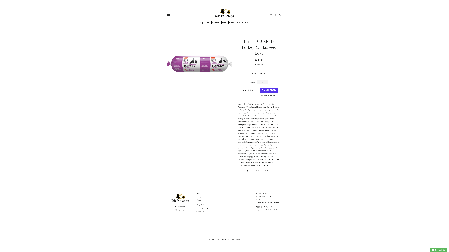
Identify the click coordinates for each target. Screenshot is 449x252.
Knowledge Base (202, 208)
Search (198, 193)
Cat (207, 23)
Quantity (252, 82)
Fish (224, 23)
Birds (231, 23)
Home (198, 197)
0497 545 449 (266, 196)
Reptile (215, 23)
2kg (254, 74)
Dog (201, 23)
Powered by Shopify (233, 239)
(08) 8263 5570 (267, 193)
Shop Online (201, 205)
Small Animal (243, 23)
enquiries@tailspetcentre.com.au (269, 202)
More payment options (268, 95)
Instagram (181, 210)
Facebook (181, 207)
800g (262, 74)
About (198, 200)
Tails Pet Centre (220, 239)
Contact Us (200, 212)
